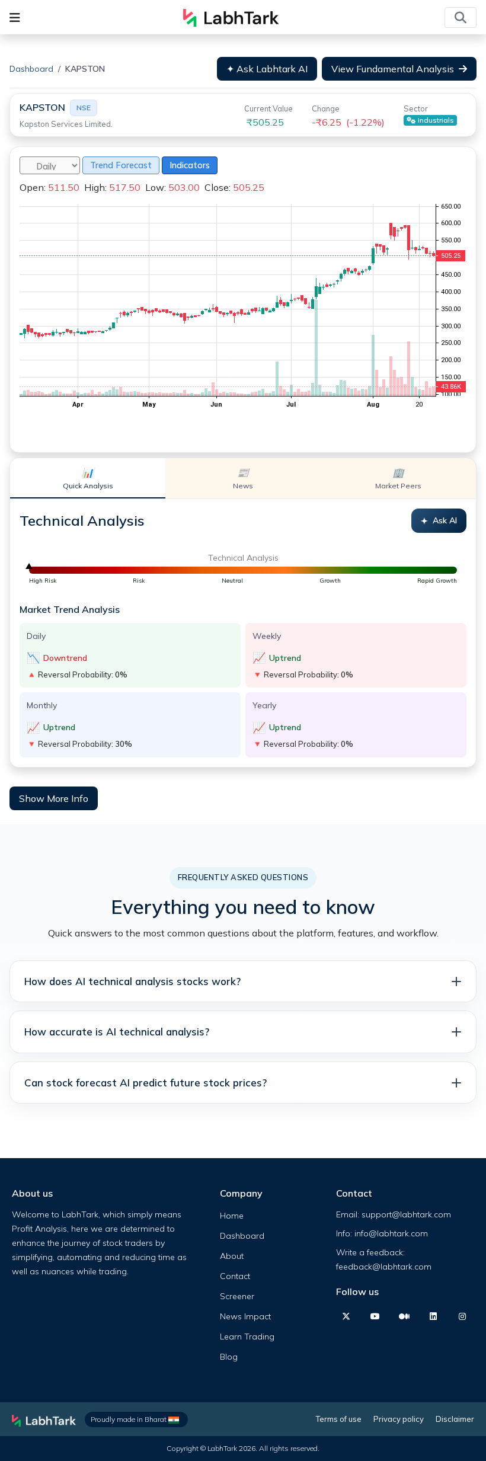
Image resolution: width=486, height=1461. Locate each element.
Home (232, 1215)
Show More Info (53, 798)
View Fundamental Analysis (392, 69)
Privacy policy (398, 1419)
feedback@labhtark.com (383, 1266)
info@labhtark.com (391, 1233)
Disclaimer (455, 1419)
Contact (235, 1276)
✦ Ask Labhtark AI (267, 69)
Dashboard (31, 68)
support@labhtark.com (406, 1214)
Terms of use (339, 1419)
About (232, 1256)
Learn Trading (247, 1336)
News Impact (245, 1316)
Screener (237, 1296)
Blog (229, 1356)
